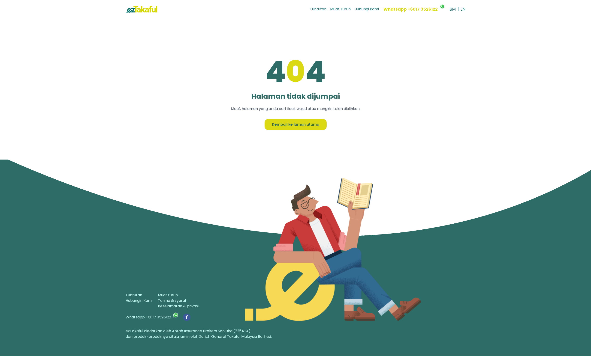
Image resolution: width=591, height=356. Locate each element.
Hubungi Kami (366, 9)
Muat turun (168, 295)
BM (453, 9)
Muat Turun (340, 9)
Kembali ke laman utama (295, 124)
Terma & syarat (172, 300)
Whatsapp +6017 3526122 (410, 9)
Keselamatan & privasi (178, 306)
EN (463, 9)
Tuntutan (318, 9)
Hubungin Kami (139, 300)
